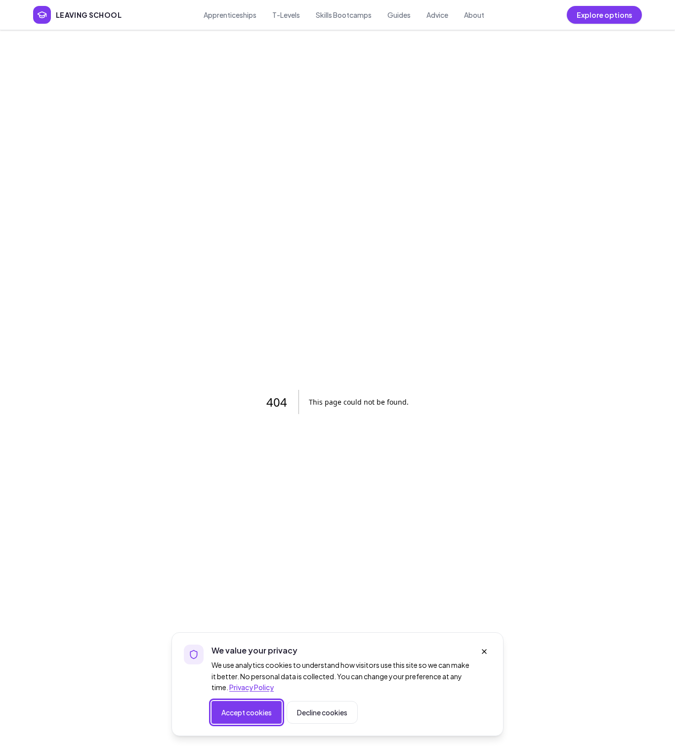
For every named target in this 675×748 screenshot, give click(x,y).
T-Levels (286, 14)
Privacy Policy (251, 687)
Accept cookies (246, 712)
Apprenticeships (230, 14)
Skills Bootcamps (344, 14)
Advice (437, 14)
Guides (399, 14)
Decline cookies (322, 712)
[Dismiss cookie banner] (484, 651)
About (474, 14)
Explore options (604, 14)
